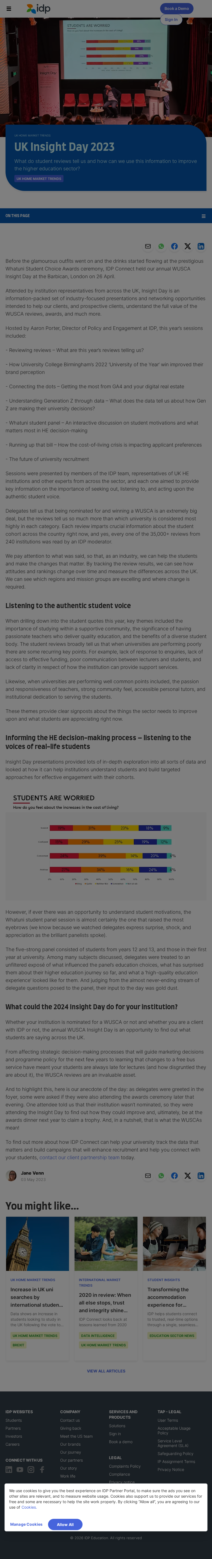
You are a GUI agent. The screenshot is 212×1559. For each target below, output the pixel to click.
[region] (106, 1507)
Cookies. (29, 1507)
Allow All (65, 1524)
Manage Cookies (26, 1524)
